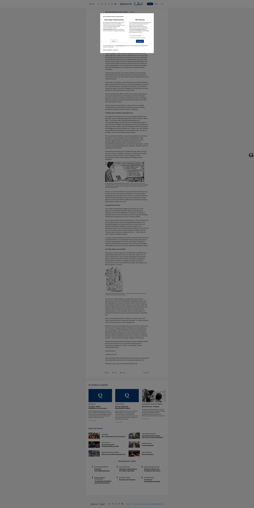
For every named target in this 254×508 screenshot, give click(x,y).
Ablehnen (114, 41)
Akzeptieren (140, 41)
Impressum (115, 49)
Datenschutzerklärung (107, 29)
